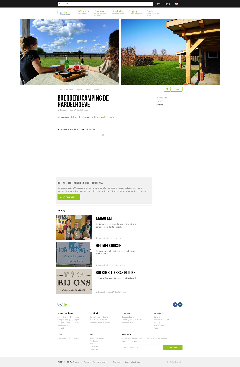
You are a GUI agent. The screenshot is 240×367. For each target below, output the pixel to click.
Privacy (87, 362)
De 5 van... (94, 344)
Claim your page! (68, 196)
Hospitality (95, 313)
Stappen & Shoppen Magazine (70, 320)
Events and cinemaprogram (69, 338)
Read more (109, 117)
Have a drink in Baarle (98, 320)
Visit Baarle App (64, 325)
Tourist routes (160, 325)
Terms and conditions (101, 362)
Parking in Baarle (128, 322)
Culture (157, 317)
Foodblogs (94, 341)
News (92, 334)
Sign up (167, 4)
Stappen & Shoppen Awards (69, 322)
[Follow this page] (167, 89)
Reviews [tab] (159, 104)
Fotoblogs (94, 349)
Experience (159, 313)
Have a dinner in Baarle (99, 317)
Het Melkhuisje (108, 245)
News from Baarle (97, 338)
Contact (61, 328)
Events (60, 334)
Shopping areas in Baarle (132, 320)
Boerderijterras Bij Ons (115, 272)
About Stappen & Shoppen (68, 317)
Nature (157, 328)
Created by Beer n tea (174, 362)
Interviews (94, 346)
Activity (157, 322)
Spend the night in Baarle (100, 322)
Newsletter (127, 334)
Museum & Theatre (161, 320)
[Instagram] (180, 304)
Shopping (126, 313)
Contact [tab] (159, 101)
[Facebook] (175, 304)
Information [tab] (161, 97)
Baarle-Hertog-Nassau (133, 362)
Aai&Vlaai (104, 218)
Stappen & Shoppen (66, 313)
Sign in (158, 4)
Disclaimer (116, 362)
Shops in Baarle (128, 317)
